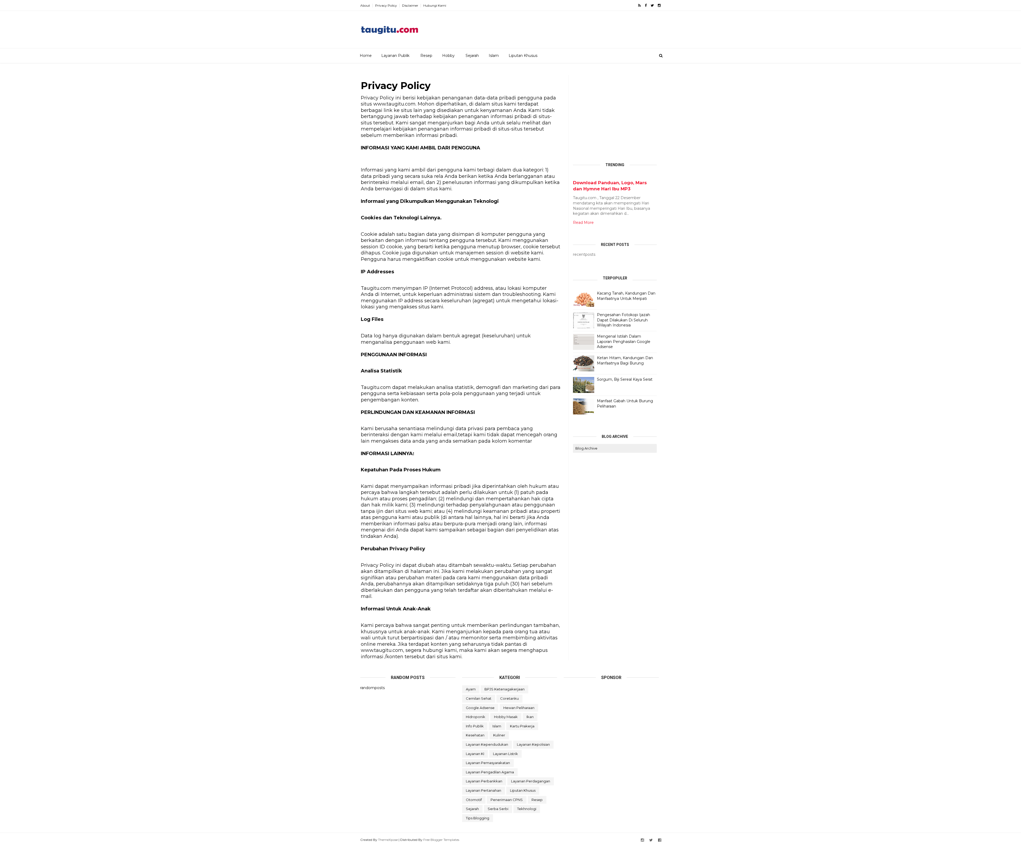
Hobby (448, 55)
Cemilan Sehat (478, 698)
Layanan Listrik (505, 754)
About (365, 5)
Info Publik (475, 726)
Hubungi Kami (434, 5)
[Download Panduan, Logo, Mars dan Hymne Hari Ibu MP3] (575, 176)
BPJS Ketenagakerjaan (504, 689)
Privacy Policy (386, 5)
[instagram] (659, 5)
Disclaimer (410, 5)
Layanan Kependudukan (487, 744)
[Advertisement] (564, 28)
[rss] (639, 5)
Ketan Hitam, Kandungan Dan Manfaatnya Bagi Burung (625, 360)
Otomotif (474, 800)
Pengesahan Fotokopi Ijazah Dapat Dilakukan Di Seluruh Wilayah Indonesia (623, 320)
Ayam (471, 689)
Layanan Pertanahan (483, 790)
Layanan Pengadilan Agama (490, 772)
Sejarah (472, 55)
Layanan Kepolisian (533, 744)
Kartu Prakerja (522, 726)
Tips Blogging (477, 818)
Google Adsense (480, 708)
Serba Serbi (498, 809)
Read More (583, 222)
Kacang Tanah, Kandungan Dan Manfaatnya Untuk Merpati (626, 296)
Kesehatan (475, 735)
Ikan (530, 717)
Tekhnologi (526, 809)
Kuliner (499, 735)
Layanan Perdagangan (530, 781)
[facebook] (646, 5)
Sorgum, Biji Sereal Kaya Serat (624, 379)
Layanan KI (475, 754)
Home (366, 55)
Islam (494, 55)
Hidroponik (475, 717)
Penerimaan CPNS (507, 800)
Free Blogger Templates (441, 840)
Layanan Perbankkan (484, 781)
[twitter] (652, 5)
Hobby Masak (506, 717)
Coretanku (509, 698)
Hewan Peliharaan (518, 708)
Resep (426, 55)
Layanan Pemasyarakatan (488, 763)
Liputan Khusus (523, 55)
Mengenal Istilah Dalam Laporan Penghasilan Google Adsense (623, 341)
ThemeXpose (388, 840)
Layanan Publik (395, 55)
